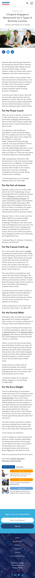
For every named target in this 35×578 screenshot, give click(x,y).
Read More (19, 467)
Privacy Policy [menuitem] (17, 568)
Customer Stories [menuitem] (17, 563)
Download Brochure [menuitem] (17, 556)
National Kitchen (10, 332)
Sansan (27, 25)
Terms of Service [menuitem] (17, 565)
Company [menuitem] (17, 549)
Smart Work (21, 488)
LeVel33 (28, 251)
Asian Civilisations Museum (17, 198)
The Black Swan (8, 398)
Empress (11, 196)
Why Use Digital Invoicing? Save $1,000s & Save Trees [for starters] (20, 492)
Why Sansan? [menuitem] (17, 541)
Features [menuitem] (17, 545)
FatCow (15, 119)
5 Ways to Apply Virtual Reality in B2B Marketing (20, 483)
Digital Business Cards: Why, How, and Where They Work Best (20, 475)
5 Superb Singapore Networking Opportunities (13, 459)
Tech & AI (21, 471)
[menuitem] (27, 2)
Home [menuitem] (17, 538)
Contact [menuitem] (17, 552)
